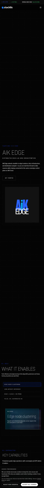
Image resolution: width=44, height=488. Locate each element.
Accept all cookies (29, 484)
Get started (9, 178)
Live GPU (5, 2)
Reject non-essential (10, 484)
